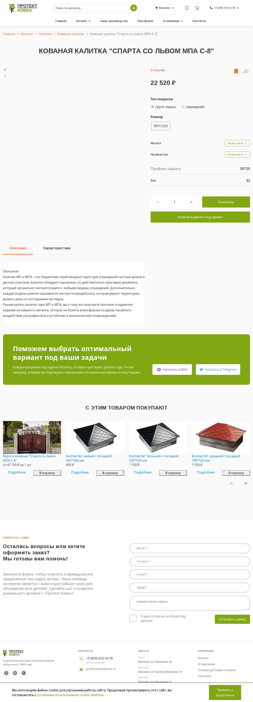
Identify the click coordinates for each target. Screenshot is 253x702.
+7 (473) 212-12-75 (99, 658)
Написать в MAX (175, 369)
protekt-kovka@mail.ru (101, 669)
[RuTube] (23, 673)
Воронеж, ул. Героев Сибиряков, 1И (160, 671)
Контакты (204, 676)
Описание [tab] (17, 248)
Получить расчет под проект (200, 217)
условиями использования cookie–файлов (70, 695)
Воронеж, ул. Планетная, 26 (155, 661)
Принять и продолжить (225, 692)
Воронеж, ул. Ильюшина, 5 (154, 681)
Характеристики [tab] (56, 248)
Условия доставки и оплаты (217, 670)
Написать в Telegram (221, 369)
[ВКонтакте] (15, 673)
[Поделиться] (246, 71)
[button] (232, 483)
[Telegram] (6, 673)
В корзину (226, 202)
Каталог (203, 658)
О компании (206, 664)
